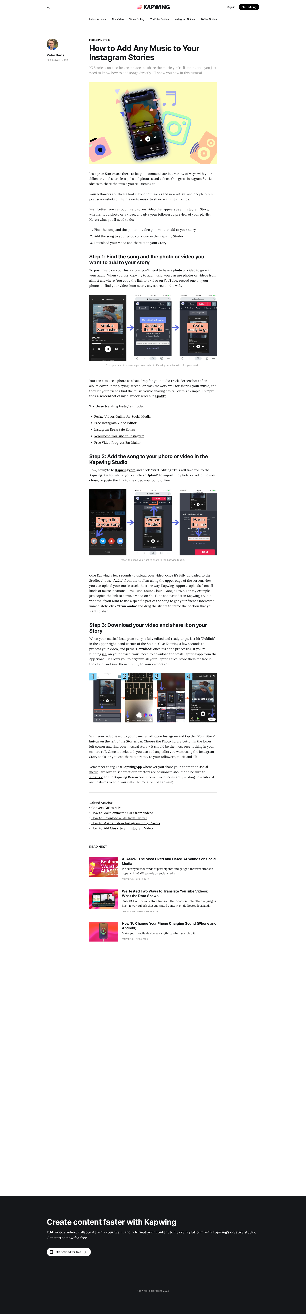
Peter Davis (55, 55)
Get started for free (68, 1252)
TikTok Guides (209, 19)
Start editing (249, 7)
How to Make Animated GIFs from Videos (122, 813)
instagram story (99, 40)
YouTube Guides (159, 19)
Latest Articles (97, 19)
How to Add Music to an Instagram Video (122, 828)
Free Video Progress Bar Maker (117, 442)
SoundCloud (153, 591)
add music (154, 275)
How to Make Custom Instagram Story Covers (125, 823)
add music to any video (138, 209)
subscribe (96, 777)
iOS (104, 654)
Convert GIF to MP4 (106, 808)
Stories (131, 741)
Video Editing (136, 19)
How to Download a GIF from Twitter (119, 818)
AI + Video (118, 19)
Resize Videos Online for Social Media (122, 416)
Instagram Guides (185, 19)
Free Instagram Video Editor (115, 423)
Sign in (231, 7)
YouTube (170, 280)
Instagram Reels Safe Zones (114, 429)
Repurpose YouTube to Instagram (119, 436)
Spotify (160, 396)
